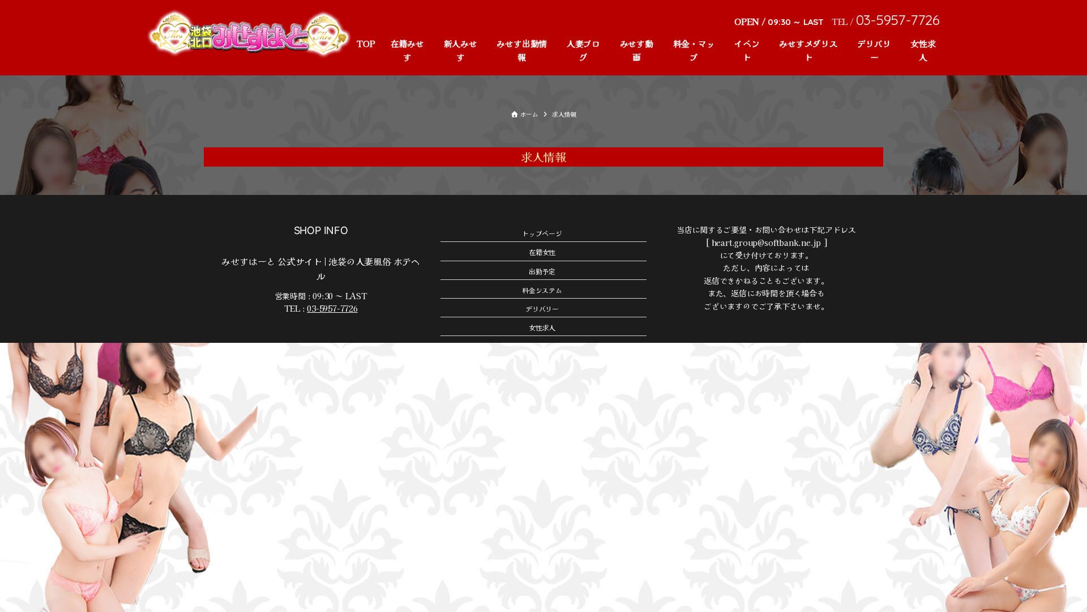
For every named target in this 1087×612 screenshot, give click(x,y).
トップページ (542, 233)
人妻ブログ (583, 50)
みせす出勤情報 (522, 50)
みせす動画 (636, 50)
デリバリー (874, 50)
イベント (746, 50)
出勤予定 (542, 271)
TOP (366, 43)
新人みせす (460, 50)
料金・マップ (694, 50)
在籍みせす (407, 50)
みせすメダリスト (808, 50)
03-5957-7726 (332, 308)
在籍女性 (542, 252)
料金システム (542, 290)
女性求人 (922, 50)
